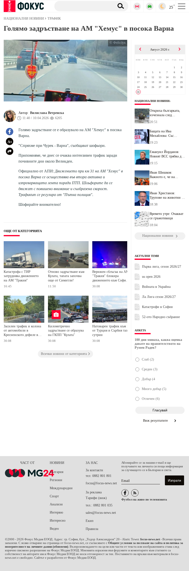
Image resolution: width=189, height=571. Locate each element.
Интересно (57, 520)
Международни (61, 488)
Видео (54, 528)
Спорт (54, 496)
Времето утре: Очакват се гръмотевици (166, 216)
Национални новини (152, 100)
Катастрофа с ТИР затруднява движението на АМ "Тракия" (21, 276)
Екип (90, 521)
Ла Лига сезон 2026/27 (159, 297)
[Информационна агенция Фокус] (125, 493)
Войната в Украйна (156, 287)
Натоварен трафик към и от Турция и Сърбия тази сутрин (110, 330)
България (56, 472)
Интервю (56, 512)
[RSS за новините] (135, 493)
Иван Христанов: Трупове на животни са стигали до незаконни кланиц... (167, 195)
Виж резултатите (156, 420)
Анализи (56, 504)
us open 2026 (151, 277)
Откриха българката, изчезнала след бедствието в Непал (165, 113)
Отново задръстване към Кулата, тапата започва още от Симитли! (66, 276)
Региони (56, 480)
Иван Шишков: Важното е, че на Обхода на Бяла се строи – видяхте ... (163, 175)
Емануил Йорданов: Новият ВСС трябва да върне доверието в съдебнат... (166, 154)
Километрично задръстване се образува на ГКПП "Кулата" (66, 330)
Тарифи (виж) (96, 498)
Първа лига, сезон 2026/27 (161, 266)
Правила (92, 529)
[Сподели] (9, 151)
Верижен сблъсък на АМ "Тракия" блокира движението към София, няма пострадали (110, 276)
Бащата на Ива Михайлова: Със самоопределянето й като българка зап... (164, 133)
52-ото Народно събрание (161, 317)
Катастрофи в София (157, 307)
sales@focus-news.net (101, 513)
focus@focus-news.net (101, 483)
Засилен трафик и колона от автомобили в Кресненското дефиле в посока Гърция (22, 331)
